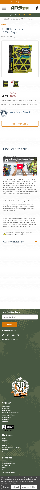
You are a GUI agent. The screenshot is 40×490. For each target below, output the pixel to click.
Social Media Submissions (10, 413)
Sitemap (5, 470)
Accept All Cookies (28, 487)
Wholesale (5, 408)
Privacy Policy (6, 417)
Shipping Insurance (8, 463)
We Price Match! (12, 2)
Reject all (15, 487)
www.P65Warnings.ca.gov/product (17, 234)
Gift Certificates (7, 461)
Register (5, 441)
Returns (5, 452)
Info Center (6, 465)
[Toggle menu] (4, 8)
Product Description (16, 149)
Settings (6, 487)
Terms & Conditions (9, 472)
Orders (4, 445)
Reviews (5, 422)
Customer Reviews (14, 241)
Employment (6, 410)
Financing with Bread (9, 415)
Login (4, 438)
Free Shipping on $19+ (25, 2)
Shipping (5, 450)
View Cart (5, 443)
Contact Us (6, 406)
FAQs (4, 468)
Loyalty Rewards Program (11, 447)
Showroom (5, 419)
